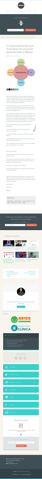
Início (10, 11)
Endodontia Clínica (14, 374)
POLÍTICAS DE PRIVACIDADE (25, 474)
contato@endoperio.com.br (12, 463)
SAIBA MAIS (20, 306)
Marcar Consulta (16, 11)
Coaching (11, 397)
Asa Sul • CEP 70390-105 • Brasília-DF (13, 460)
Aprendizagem (16, 55)
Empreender (12, 412)
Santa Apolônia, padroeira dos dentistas (30, 273)
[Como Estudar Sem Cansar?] (21, 246)
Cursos (30, 11)
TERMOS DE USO (15, 474)
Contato (24, 11)
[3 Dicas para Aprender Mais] (8, 246)
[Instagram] (16, 358)
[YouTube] (25, 358)
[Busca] (33, 10)
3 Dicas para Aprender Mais (8, 247)
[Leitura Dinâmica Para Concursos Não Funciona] (21, 257)
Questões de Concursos (15, 382)
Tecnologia (12, 404)
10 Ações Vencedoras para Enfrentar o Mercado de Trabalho (12, 274)
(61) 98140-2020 (10, 461)
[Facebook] (20, 358)
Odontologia (12, 367)
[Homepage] (21, 5)
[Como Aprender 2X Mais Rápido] (33, 257)
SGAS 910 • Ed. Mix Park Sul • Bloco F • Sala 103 (15, 458)
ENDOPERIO (15, 471)
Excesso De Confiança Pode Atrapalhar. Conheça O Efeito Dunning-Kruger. (8, 261)
